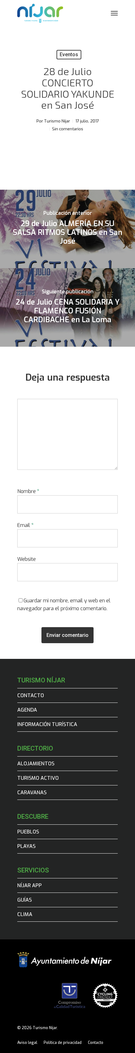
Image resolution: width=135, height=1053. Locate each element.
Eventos (69, 54)
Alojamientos (35, 763)
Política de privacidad (63, 1042)
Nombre (28, 491)
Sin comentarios (67, 129)
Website (26, 559)
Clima (24, 914)
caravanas (31, 792)
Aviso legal (27, 1042)
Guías (24, 900)
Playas (26, 846)
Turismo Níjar (57, 121)
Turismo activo (38, 778)
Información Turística (47, 724)
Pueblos (28, 831)
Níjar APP (29, 885)
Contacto (30, 695)
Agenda (27, 710)
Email (25, 525)
